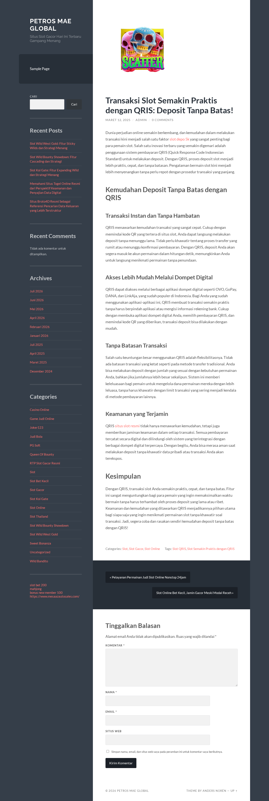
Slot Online (37, 507)
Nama (111, 692)
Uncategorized (40, 552)
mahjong (36, 589)
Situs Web (113, 731)
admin (141, 120)
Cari (33, 96)
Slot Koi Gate (39, 499)
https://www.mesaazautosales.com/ (54, 596)
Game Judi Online (42, 419)
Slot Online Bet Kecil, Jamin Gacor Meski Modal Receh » (194, 593)
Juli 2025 (36, 344)
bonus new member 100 (46, 592)
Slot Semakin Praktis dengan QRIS (211, 549)
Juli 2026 (36, 291)
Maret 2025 (38, 362)
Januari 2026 (39, 335)
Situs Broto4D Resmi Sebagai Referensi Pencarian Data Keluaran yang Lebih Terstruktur (54, 205)
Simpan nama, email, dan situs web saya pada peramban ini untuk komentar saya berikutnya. (167, 751)
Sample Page (40, 68)
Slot (32, 472)
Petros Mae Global (50, 24)
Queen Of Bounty (42, 454)
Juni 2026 (37, 300)
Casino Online (39, 410)
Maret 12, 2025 (118, 120)
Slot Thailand (39, 516)
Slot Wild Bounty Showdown (49, 525)
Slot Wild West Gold (44, 534)
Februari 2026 (40, 327)
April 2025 (37, 353)
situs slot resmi (127, 425)
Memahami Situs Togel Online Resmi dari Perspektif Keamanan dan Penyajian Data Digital (55, 188)
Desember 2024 (41, 371)
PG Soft (35, 445)
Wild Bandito (39, 561)
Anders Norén (214, 790)
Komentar (115, 645)
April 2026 (37, 318)
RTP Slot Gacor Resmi (45, 463)
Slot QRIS (179, 549)
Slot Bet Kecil (39, 481)
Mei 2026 (37, 309)
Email (111, 711)
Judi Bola (36, 436)
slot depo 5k (179, 139)
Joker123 (36, 427)
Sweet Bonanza (40, 543)
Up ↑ (234, 790)
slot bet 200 (38, 585)
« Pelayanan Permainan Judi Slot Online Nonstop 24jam (148, 577)
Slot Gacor (37, 490)
